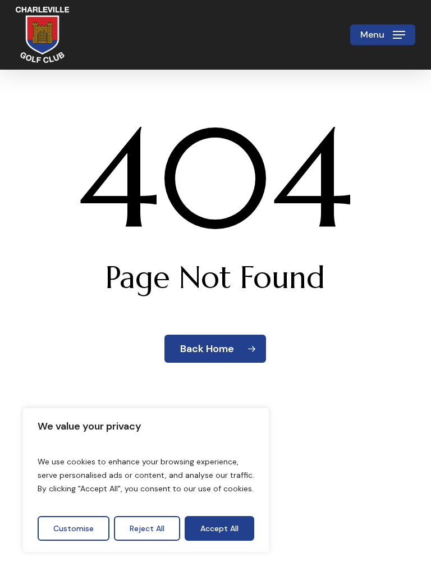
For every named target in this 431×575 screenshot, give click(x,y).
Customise (73, 528)
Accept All (219, 528)
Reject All (147, 528)
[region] (145, 480)
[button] (382, 34)
